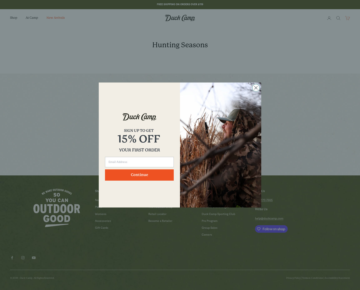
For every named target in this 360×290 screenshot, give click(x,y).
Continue (139, 175)
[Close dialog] (256, 87)
